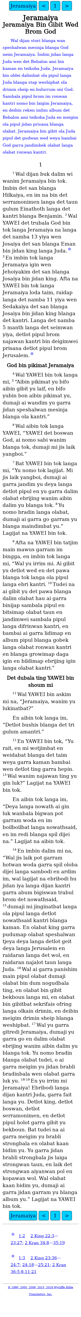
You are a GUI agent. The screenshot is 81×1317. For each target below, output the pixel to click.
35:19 (59, 1242)
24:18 (28, 1265)
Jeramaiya (23, 6)
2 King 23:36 (43, 1258)
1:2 (22, 1236)
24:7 (15, 1265)
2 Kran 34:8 (37, 1242)
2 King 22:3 (42, 1236)
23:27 (16, 1242)
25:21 (44, 1265)
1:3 (22, 1258)
